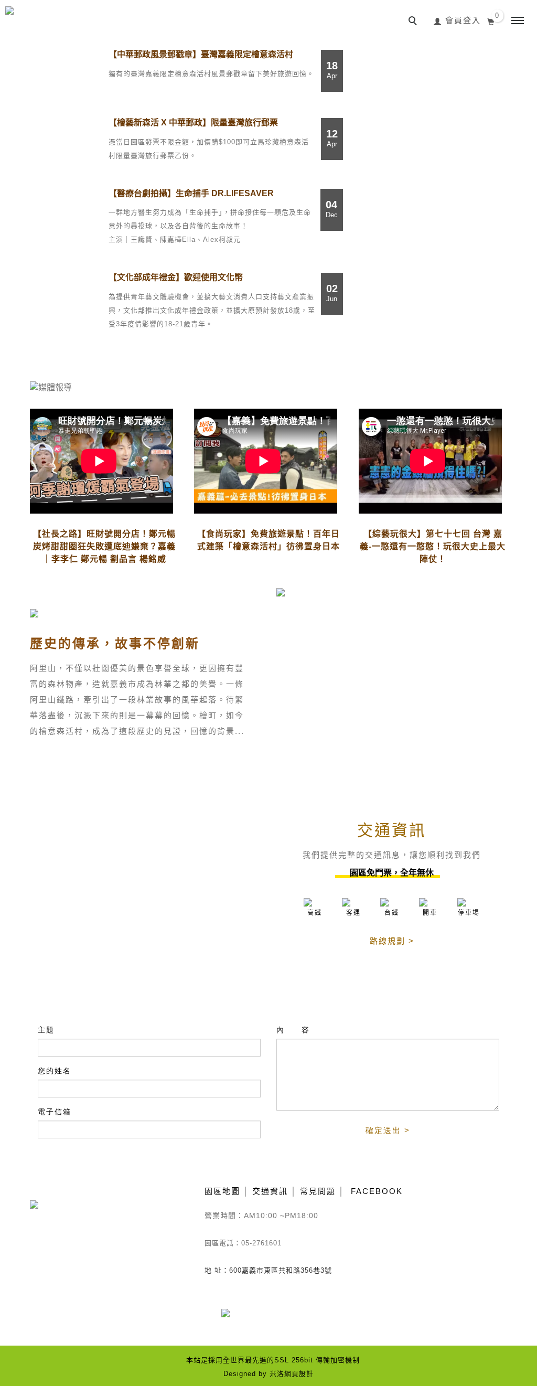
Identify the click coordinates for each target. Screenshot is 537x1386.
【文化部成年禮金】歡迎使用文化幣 (176, 277)
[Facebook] (233, 1319)
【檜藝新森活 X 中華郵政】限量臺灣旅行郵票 (193, 122)
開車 (430, 912)
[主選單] (517, 21)
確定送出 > (388, 1130)
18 (332, 70)
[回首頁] (53, 18)
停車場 (469, 912)
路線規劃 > (392, 940)
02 (332, 293)
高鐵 (314, 912)
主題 (46, 1030)
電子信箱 (54, 1111)
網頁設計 (299, 1374)
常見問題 (318, 1191)
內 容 (293, 1030)
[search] (414, 22)
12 (332, 138)
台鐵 (391, 912)
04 (332, 209)
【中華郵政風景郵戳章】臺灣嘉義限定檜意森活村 (201, 54)
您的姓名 (54, 1071)
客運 (353, 912)
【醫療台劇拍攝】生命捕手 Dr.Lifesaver (191, 193)
